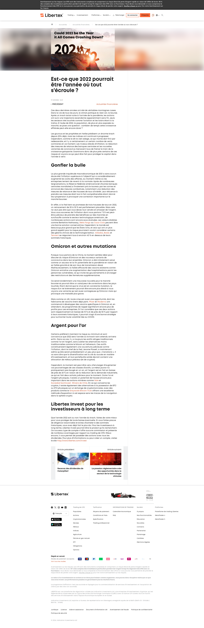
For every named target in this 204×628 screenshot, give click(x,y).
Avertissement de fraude (119, 609)
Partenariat (141, 530)
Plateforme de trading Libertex (166, 511)
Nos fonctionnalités (144, 515)
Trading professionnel (101, 523)
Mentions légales (143, 542)
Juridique (54, 609)
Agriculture (77, 534)
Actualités (63, 24)
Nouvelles (140, 523)
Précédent (57, 104)
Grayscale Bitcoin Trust (80, 391)
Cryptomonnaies (79, 519)
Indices (76, 530)
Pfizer (91, 302)
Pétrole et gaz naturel (81, 538)
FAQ (114, 515)
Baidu (107, 233)
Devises (76, 523)
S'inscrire (145, 15)
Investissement (82, 15)
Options (76, 549)
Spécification (98, 519)
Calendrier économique (122, 511)
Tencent (55, 235)
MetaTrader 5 (160, 519)
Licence (64, 609)
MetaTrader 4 (160, 515)
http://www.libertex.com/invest (72, 441)
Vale (96, 380)
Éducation (141, 519)
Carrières (140, 538)
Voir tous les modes (58, 561)
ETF (74, 542)
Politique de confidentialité (141, 609)
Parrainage (141, 534)
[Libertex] (53, 15)
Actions (76, 515)
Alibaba (99, 233)
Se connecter (133, 15)
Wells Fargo (85, 223)
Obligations (77, 546)
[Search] (162, 15)
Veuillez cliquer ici (131, 6)
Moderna (101, 302)
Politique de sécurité (59, 613)
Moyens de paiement (101, 511)
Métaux (76, 527)
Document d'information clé (96, 609)
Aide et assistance (76, 609)
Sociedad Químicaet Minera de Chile (69, 383)
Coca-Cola (99, 223)
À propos (140, 511)
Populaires (77, 511)
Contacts (140, 527)
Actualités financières (81, 24)
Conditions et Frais (100, 515)
